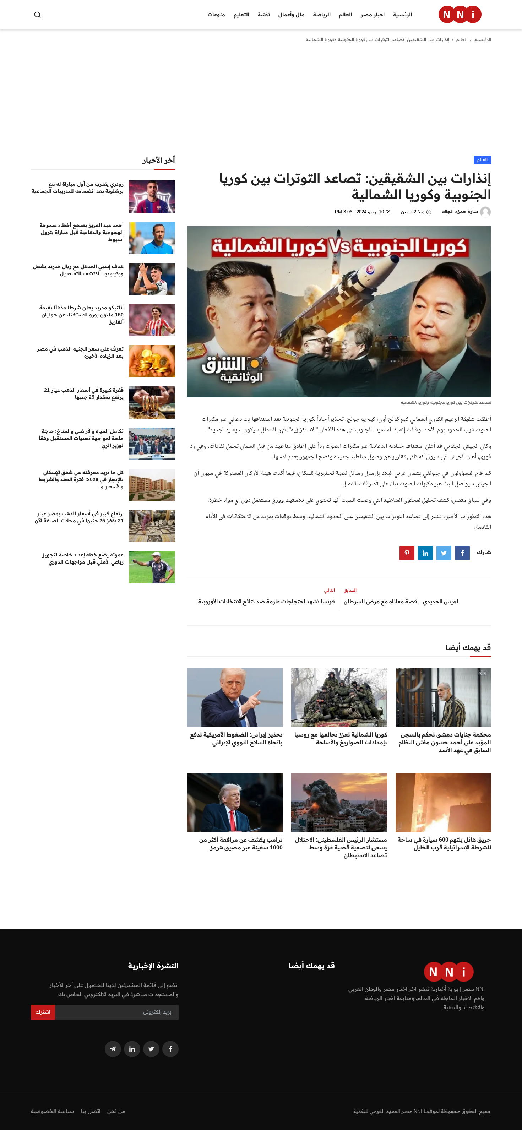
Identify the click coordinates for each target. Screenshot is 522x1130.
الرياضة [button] (322, 14)
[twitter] (151, 1049)
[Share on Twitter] (443, 553)
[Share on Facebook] (462, 553)
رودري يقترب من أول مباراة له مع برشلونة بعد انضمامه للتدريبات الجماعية (78, 187)
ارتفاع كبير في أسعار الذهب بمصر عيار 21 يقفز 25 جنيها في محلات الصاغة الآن (79, 517)
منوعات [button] (216, 14)
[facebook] (170, 1049)
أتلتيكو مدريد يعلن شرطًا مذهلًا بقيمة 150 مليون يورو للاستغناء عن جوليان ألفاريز (81, 314)
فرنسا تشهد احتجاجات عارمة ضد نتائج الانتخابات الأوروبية (266, 601)
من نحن (116, 1111)
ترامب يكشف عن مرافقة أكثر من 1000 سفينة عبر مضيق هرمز (241, 843)
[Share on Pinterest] (406, 553)
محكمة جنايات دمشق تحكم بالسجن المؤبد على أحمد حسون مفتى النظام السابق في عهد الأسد (445, 742)
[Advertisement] (261, 102)
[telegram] (113, 1049)
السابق (350, 590)
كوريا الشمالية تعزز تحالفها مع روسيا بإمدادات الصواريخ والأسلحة (340, 738)
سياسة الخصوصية (52, 1111)
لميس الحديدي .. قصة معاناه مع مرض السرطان (401, 601)
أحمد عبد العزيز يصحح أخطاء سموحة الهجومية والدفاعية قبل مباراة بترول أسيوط (82, 232)
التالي (329, 590)
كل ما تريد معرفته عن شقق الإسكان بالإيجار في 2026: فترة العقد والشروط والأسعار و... (81, 479)
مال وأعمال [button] (291, 14)
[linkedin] (132, 1049)
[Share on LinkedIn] (425, 553)
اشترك (43, 1012)
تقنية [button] (264, 14)
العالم (461, 39)
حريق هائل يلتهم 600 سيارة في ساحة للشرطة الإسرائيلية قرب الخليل (444, 843)
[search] (37, 14)
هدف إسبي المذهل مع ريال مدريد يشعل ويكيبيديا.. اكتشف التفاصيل (78, 270)
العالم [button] (345, 14)
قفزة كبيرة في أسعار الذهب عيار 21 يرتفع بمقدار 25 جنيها (84, 393)
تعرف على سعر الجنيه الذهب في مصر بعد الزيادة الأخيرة (80, 352)
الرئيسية (402, 14)
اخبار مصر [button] (373, 14)
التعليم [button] (241, 14)
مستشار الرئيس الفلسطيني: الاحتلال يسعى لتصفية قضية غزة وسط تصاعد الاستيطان (341, 847)
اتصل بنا (90, 1111)
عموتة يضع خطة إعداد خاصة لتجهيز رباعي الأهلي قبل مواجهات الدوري (83, 558)
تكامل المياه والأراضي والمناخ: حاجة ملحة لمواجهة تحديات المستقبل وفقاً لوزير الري (81, 438)
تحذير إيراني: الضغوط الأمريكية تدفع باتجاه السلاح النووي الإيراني (236, 738)
